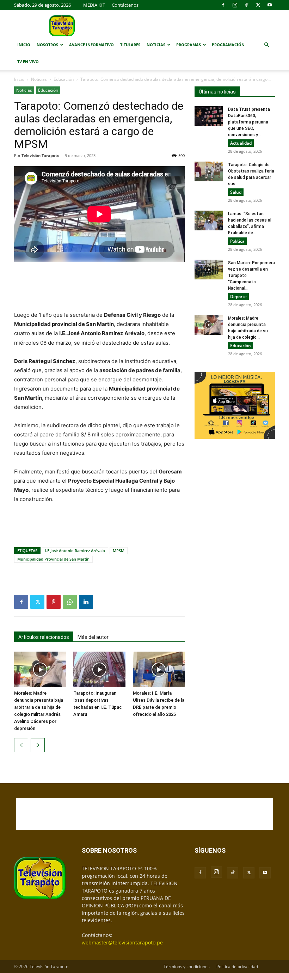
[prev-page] (21, 745)
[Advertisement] (99, 287)
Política (237, 241)
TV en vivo (28, 61)
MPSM (118, 550)
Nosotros (47, 44)
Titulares (130, 44)
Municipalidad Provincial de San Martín (53, 559)
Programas (188, 44)
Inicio (23, 44)
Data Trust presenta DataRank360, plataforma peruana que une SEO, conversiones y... (249, 122)
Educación (64, 79)
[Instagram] (234, 5)
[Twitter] (258, 5)
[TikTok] (246, 5)
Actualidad (241, 143)
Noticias (156, 44)
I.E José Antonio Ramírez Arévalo (75, 550)
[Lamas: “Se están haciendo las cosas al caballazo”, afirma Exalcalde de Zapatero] (209, 220)
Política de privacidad (237, 966)
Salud (235, 192)
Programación (228, 44)
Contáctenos (125, 5)
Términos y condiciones (187, 966)
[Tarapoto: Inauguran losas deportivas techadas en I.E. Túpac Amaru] (99, 669)
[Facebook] (223, 5)
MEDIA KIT (94, 5)
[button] (266, 45)
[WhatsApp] (70, 602)
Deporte (238, 297)
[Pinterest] (54, 602)
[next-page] (38, 745)
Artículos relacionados (43, 637)
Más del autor (93, 637)
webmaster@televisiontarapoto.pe (122, 942)
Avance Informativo (91, 44)
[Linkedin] (86, 602)
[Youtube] (269, 5)
